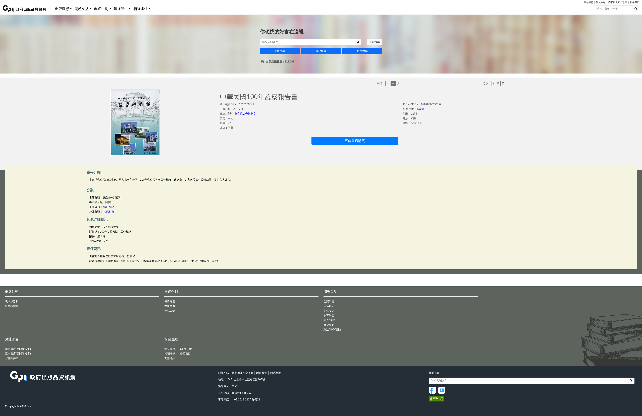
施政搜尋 (321, 51)
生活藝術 (329, 306)
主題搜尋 (279, 51)
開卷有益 (82, 9)
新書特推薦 (11, 306)
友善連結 (169, 358)
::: (51, 8)
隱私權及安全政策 (617, 2)
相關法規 (169, 353)
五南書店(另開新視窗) (18, 353)
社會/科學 (329, 320)
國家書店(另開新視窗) (18, 349)
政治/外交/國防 (332, 329)
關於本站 (601, 2)
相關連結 (140, 9)
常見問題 (169, 349)
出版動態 (62, 9)
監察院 (420, 109)
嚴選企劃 (101, 9)
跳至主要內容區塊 (9, 1)
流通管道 (121, 9)
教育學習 (329, 315)
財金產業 (329, 324)
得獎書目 (185, 353)
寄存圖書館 (11, 358)
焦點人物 (169, 310)
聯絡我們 (634, 2)
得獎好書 (169, 301)
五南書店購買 (355, 141)
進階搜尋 (374, 42)
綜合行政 (108, 206)
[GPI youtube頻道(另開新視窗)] (442, 389)
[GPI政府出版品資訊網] (24, 8)
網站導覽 (588, 2)
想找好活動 (11, 301)
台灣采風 (329, 301)
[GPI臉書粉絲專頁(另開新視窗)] (433, 389)
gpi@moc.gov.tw (241, 392)
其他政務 (108, 211)
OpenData (186, 349)
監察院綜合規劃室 (245, 113)
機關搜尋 (362, 51)
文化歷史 (329, 310)
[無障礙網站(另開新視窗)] (436, 398)
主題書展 (169, 306)
